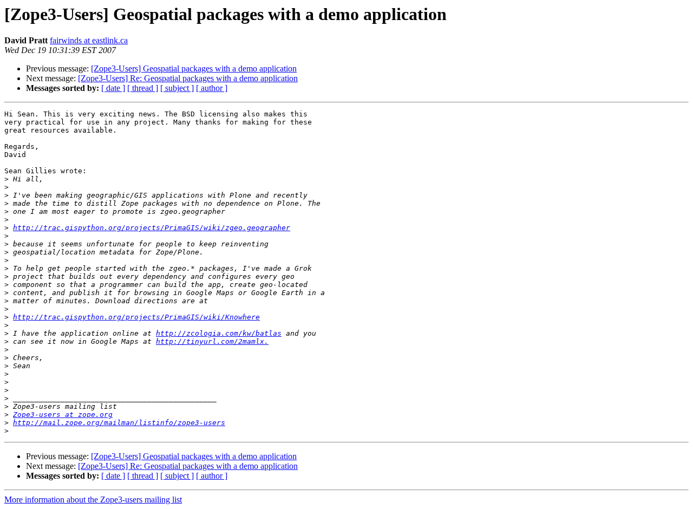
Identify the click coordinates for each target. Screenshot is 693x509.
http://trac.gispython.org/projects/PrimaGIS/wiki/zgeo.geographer (151, 228)
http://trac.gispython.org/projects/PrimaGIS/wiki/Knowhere (136, 317)
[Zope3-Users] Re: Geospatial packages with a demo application (188, 78)
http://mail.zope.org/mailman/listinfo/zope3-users (119, 423)
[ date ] (113, 88)
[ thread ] (142, 88)
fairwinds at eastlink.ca (89, 40)
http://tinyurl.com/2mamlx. (212, 341)
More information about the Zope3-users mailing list (93, 499)
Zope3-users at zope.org (63, 414)
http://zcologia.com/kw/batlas (219, 333)
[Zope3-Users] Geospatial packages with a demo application (194, 68)
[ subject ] (177, 88)
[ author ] (211, 88)
